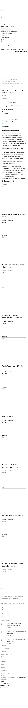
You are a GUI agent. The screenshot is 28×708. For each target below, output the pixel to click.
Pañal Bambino (7, 417)
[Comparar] (4, 211)
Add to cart (13, 102)
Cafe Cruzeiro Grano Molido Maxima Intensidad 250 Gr (16, 632)
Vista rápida (4, 232)
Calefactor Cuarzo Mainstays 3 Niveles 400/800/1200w (15, 624)
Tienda (3, 667)
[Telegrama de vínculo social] (17, 9)
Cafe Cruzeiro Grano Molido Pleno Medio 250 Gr (16, 640)
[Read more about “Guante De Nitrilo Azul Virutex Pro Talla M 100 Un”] (4, 578)
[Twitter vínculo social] (14, 5)
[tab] (14, 119)
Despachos (4, 670)
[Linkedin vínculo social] (16, 9)
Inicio (2, 664)
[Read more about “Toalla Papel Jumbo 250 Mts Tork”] (4, 380)
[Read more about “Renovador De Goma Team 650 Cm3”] (4, 229)
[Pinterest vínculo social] (14, 9)
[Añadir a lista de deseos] (4, 225)
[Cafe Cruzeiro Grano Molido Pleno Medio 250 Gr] (3, 642)
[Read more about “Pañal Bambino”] (4, 429)
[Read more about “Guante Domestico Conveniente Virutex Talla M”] (4, 279)
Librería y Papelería (12, 79)
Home (4, 79)
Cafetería (3, 651)
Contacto (3, 676)
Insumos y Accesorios (8, 81)
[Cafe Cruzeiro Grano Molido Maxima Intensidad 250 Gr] (3, 634)
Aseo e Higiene (5, 648)
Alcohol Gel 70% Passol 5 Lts (13, 515)
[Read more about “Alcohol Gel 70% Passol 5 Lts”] (4, 528)
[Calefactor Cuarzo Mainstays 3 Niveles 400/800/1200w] (3, 626)
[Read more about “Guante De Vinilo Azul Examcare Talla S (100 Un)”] (4, 330)
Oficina (3, 659)
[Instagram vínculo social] (16, 5)
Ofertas (3, 657)
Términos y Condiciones (7, 673)
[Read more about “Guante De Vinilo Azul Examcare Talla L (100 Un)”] (4, 479)
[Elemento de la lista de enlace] (14, 610)
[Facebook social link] (12, 5)
